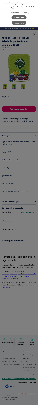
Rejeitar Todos (19, 17)
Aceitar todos (19, 23)
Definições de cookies (19, 12)
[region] (19, 13)
